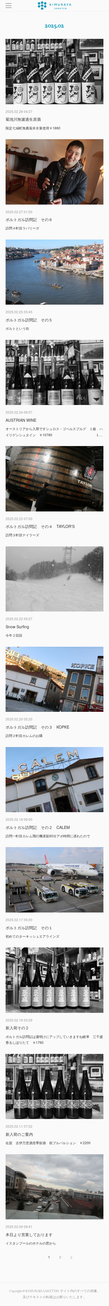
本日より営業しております (29, 1234)
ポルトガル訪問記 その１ (29, 927)
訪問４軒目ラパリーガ (22, 228)
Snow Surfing (17, 626)
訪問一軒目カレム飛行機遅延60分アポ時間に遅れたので (48, 835)
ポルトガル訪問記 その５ (29, 320)
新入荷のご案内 (19, 1134)
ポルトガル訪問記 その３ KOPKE (37, 727)
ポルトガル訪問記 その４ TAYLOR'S (40, 526)
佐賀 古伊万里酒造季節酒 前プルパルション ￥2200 (48, 1142)
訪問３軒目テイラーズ (22, 534)
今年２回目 (14, 635)
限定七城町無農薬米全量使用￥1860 (33, 127)
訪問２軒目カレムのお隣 (24, 735)
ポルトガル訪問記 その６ (29, 219)
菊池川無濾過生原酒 (23, 119)
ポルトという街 (17, 328)
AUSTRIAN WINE (21, 420)
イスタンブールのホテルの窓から (31, 1243)
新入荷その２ (17, 1027)
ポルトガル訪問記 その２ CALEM (38, 827)
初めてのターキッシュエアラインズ (32, 936)
